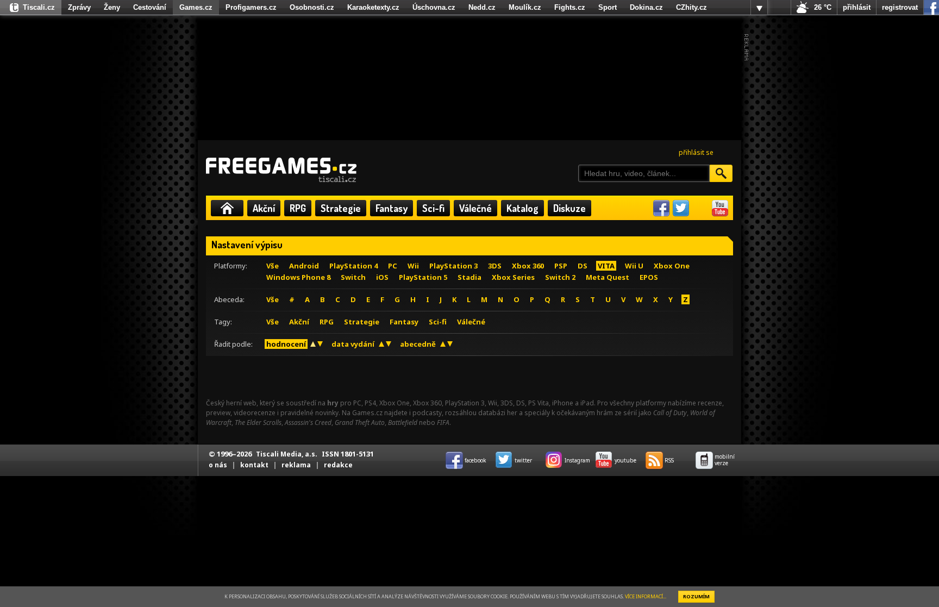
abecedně (418, 344)
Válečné (475, 208)
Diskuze (569, 208)
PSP (560, 266)
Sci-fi (433, 208)
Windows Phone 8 (298, 277)
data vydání (352, 344)
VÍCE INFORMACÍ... (645, 596)
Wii (413, 266)
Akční (264, 208)
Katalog (522, 208)
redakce (338, 465)
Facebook (661, 208)
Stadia (469, 277)
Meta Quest (607, 277)
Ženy (112, 7)
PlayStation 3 (453, 266)
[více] (759, 7)
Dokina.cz (646, 7)
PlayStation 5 (423, 277)
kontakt (254, 465)
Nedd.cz (482, 7)
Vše (272, 266)
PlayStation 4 (353, 266)
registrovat (900, 7)
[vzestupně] (313, 344)
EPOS (649, 277)
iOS (382, 277)
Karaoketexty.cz (373, 7)
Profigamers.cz (251, 7)
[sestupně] (320, 344)
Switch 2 (560, 277)
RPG (298, 208)
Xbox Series (513, 277)
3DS (495, 266)
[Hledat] (721, 173)
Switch (353, 277)
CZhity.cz (691, 7)
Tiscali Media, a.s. (286, 454)
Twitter (681, 208)
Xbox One (672, 266)
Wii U (634, 266)
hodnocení (286, 344)
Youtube (720, 208)
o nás (218, 465)
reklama (296, 465)
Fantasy (391, 208)
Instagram (700, 208)
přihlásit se (696, 152)
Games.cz (195, 7)
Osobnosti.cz (312, 7)
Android (304, 266)
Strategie (341, 208)
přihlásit (857, 7)
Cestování (149, 7)
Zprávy (79, 7)
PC (392, 266)
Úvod (227, 208)
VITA (606, 266)
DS (582, 266)
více (759, 7)
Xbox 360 (528, 266)
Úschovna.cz (433, 7)
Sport (607, 7)
